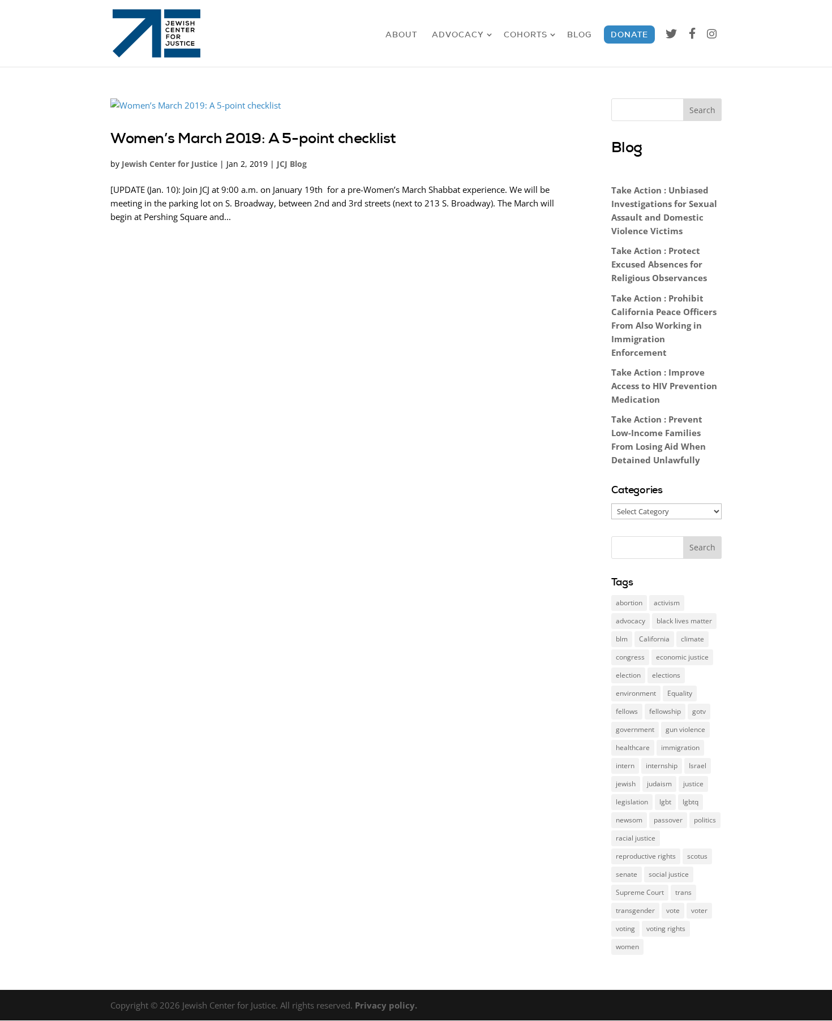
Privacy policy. (386, 1005)
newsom (629, 820)
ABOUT (401, 34)
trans (683, 892)
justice (693, 784)
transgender (635, 910)
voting (625, 928)
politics (705, 820)
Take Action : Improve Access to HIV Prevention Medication (664, 386)
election (628, 675)
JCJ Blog (292, 163)
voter (699, 910)
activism (667, 603)
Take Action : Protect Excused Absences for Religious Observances (659, 264)
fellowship (665, 711)
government (635, 729)
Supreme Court (640, 892)
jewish (626, 784)
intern (625, 765)
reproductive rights (646, 856)
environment (636, 693)
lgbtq (690, 802)
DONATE (629, 34)
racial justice (635, 838)
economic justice (682, 657)
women (627, 946)
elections (666, 675)
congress (630, 657)
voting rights (665, 928)
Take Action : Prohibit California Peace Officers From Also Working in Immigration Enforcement (664, 325)
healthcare (633, 747)
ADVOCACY (458, 34)
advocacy (630, 621)
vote (673, 910)
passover (668, 820)
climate (692, 639)
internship (661, 765)
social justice (669, 874)
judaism (659, 784)
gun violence (685, 729)
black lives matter (684, 621)
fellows (627, 711)
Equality (679, 693)
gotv (699, 711)
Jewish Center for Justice (169, 163)
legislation (632, 802)
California (654, 639)
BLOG (579, 34)
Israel (697, 765)
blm (622, 639)
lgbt (665, 802)
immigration (680, 747)
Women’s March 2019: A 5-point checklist (253, 138)
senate (626, 874)
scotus (697, 856)
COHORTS (525, 34)
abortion (629, 603)
